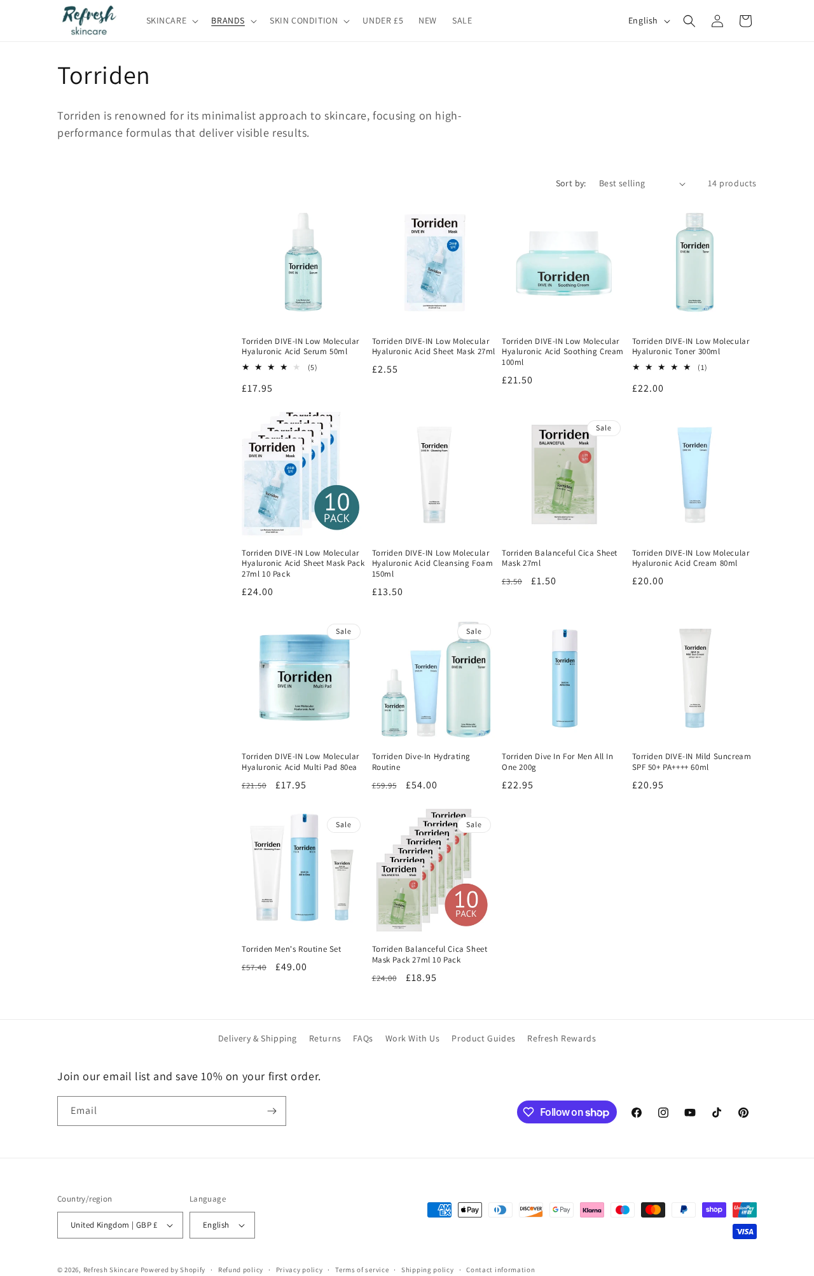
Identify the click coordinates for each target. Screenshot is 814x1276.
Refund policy (240, 1269)
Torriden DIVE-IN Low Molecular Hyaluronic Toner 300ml (691, 346)
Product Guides (483, 1038)
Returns (325, 1038)
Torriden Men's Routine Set (291, 949)
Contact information (500, 1269)
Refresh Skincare (111, 1269)
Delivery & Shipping (257, 1038)
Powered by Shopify (173, 1269)
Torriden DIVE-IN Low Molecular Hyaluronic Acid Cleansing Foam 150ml (432, 564)
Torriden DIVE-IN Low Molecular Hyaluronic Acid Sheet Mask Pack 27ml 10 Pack (303, 564)
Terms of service (362, 1269)
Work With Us (412, 1038)
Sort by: (571, 183)
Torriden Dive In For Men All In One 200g (558, 761)
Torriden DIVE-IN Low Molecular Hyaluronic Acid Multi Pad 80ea (300, 761)
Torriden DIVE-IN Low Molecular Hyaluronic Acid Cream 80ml (691, 558)
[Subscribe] (272, 1111)
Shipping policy (427, 1269)
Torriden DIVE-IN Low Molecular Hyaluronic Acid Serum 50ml (300, 346)
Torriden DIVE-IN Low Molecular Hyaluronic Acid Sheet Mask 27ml (434, 346)
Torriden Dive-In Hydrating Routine (421, 761)
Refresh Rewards (561, 1038)
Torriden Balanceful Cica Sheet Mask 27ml (559, 558)
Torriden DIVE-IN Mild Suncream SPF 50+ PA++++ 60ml (692, 761)
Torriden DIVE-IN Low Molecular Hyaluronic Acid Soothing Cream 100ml (563, 352)
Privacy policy (299, 1269)
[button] (171, 20)
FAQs (363, 1038)
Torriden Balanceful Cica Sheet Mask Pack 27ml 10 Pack (430, 954)
